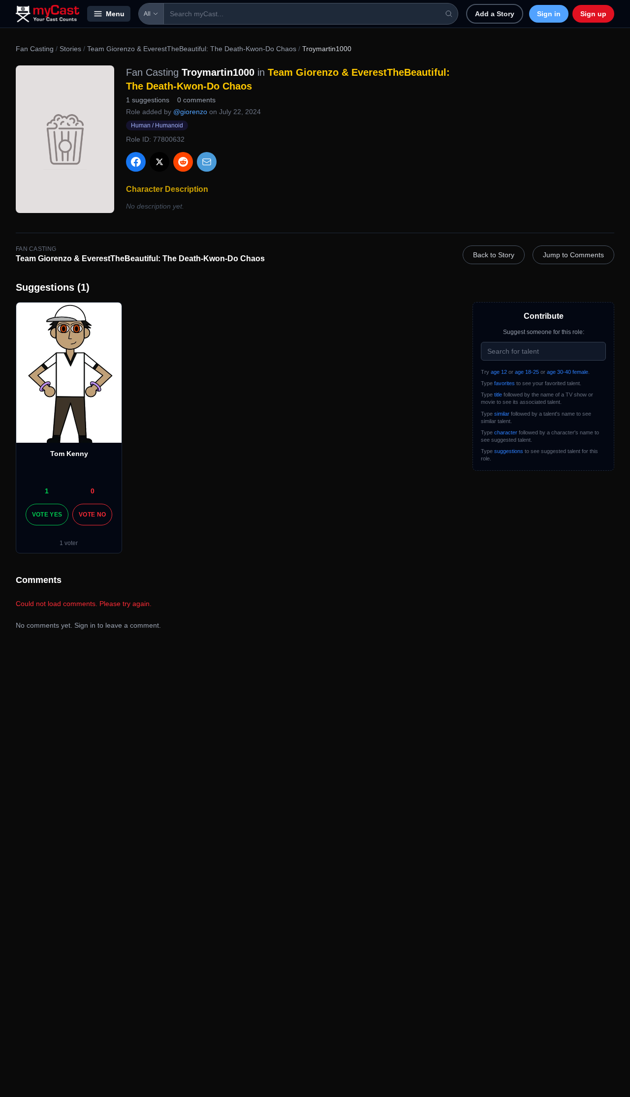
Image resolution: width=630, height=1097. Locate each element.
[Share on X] (159, 162)
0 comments (196, 100)
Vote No (92, 514)
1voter (69, 543)
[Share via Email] (207, 162)
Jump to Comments (573, 255)
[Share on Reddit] (183, 162)
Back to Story (493, 255)
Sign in (549, 14)
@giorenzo (190, 112)
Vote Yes (47, 514)
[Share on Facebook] (136, 162)
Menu (115, 14)
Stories (70, 49)
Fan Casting (35, 49)
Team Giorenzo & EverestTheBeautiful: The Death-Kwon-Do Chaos (191, 49)
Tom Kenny (69, 453)
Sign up (593, 14)
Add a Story (494, 14)
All (147, 13)
